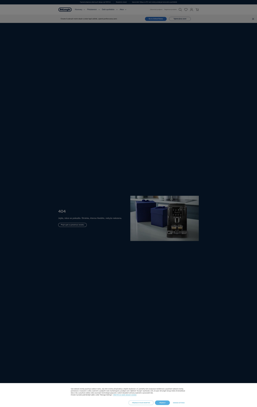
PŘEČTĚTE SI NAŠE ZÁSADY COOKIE (125, 395)
